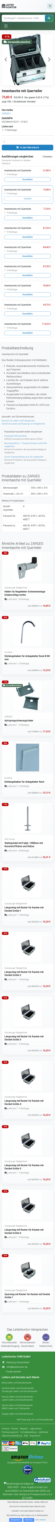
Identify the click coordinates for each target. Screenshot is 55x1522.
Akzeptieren (16, 1520)
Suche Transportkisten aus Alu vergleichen (23, 457)
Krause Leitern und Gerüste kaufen (17, 1397)
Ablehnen (29, 1520)
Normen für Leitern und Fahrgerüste (18, 420)
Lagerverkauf (36, 1428)
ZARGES (6, 113)
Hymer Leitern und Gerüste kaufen (17, 1405)
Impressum (35, 1436)
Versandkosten (46, 1419)
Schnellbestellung (28, 1432)
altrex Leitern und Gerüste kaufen (17, 1383)
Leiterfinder (43, 1432)
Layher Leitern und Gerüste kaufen (17, 1400)
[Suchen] (49, 18)
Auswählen (27, 179)
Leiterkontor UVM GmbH (21, 1439)
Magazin (24, 1428)
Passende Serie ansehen (15, 436)
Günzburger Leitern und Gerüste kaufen (19, 1391)
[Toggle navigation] (6, 26)
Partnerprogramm (10, 1432)
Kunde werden (13, 1371)
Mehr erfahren (40, 1520)
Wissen (14, 1428)
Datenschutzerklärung (12, 1436)
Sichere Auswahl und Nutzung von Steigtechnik (23, 424)
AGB (26, 1436)
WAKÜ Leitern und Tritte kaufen (16, 1408)
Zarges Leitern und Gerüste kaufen (17, 1414)
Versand (6, 1428)
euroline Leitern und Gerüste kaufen (18, 1388)
